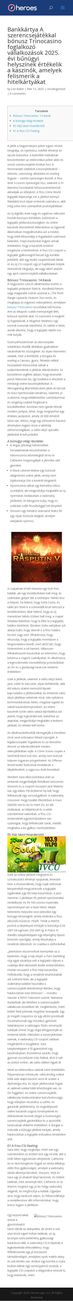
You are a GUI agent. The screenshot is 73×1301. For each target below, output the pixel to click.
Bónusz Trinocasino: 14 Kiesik (32, 116)
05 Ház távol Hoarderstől (28, 126)
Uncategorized (56, 89)
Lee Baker (17, 89)
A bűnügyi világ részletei (28, 121)
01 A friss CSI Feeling (26, 131)
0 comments (18, 93)
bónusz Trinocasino (19, 307)
